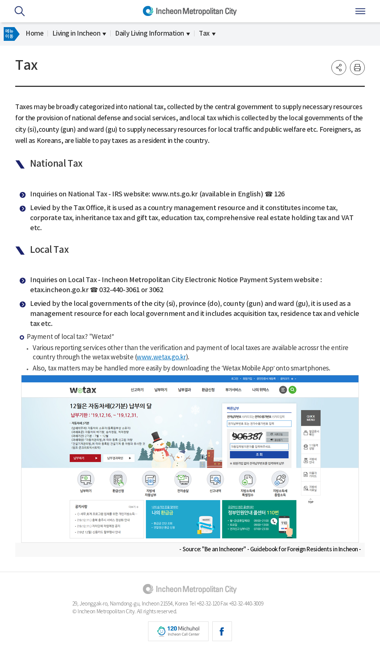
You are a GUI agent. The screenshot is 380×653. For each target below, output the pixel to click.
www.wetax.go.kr (161, 357)
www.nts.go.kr (175, 194)
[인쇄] (357, 67)
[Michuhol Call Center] (178, 631)
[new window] (222, 631)
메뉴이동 (9, 34)
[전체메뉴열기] (360, 11)
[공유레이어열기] (338, 67)
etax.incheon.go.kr (59, 290)
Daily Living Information (149, 33)
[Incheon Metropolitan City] (190, 589)
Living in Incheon (76, 33)
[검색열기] (20, 11)
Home (34, 33)
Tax (204, 33)
